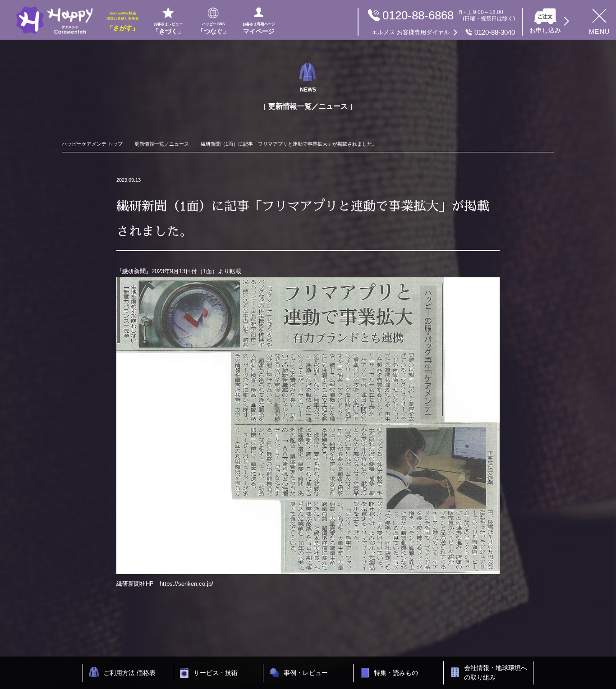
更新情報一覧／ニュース (161, 144)
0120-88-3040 (443, 32)
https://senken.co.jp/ (186, 583)
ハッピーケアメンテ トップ (92, 144)
